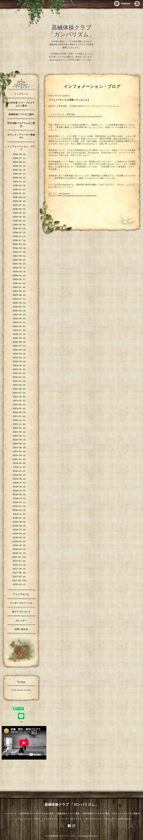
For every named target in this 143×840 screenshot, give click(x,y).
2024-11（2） (20, 237)
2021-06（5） (20, 397)
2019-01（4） (20, 506)
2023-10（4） (20, 287)
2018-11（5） (20, 514)
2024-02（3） (20, 272)
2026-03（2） (20, 174)
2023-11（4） (20, 284)
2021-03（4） (20, 409)
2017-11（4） (20, 561)
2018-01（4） (20, 553)
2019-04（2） (20, 495)
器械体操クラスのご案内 (21, 115)
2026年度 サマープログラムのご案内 (21, 104)
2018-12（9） (20, 510)
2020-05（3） (20, 444)
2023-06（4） (20, 303)
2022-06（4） (20, 350)
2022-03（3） (20, 362)
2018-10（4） (20, 518)
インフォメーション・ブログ (21, 148)
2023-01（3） (20, 323)
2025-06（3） (20, 209)
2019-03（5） (20, 499)
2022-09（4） (20, 338)
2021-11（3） (20, 377)
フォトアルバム (21, 594)
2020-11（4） (20, 424)
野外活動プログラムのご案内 (21, 125)
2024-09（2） (20, 244)
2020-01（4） (20, 460)
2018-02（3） (20, 549)
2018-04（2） (20, 542)
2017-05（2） (20, 585)
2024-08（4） (20, 248)
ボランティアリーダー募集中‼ (21, 136)
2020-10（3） (20, 428)
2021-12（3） (20, 373)
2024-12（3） (20, 233)
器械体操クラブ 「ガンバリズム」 (71, 805)
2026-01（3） (20, 182)
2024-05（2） (20, 260)
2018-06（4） (20, 534)
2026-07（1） (20, 158)
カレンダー (21, 621)
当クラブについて (21, 612)
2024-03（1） (20, 268)
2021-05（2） (20, 401)
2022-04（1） (20, 358)
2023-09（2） (20, 291)
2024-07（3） (20, 252)
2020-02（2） (20, 456)
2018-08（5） (20, 526)
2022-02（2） (20, 366)
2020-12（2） (20, 420)
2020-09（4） (20, 432)
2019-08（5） (20, 479)
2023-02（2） (20, 319)
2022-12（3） (20, 327)
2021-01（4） (20, 416)
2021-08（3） (20, 389)
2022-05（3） (20, 354)
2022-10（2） (20, 334)
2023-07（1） (20, 299)
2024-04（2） (20, 264)
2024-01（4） (20, 276)
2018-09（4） (20, 522)
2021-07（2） (20, 393)
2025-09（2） (20, 197)
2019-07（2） (20, 483)
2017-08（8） (20, 573)
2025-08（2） (20, 201)
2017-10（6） (20, 565)
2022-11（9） (20, 330)
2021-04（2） (20, 405)
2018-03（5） (20, 546)
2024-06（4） (20, 256)
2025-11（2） (20, 190)
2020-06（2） (20, 440)
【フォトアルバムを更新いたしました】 (69, 100)
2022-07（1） (20, 346)
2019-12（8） (20, 463)
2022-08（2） (20, 342)
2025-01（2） (20, 229)
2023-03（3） (20, 315)
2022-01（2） (20, 370)
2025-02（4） (20, 225)
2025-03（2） (20, 221)
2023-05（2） (20, 307)
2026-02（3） (20, 178)
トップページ (21, 94)
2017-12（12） (19, 557)
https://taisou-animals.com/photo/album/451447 (75, 117)
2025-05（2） (20, 213)
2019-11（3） (20, 467)
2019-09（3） (20, 475)
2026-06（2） (20, 162)
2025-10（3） (20, 194)
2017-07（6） (20, 577)
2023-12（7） (20, 280)
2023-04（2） (20, 311)
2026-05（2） (20, 166)
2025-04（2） (20, 217)
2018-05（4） (20, 538)
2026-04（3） (20, 170)
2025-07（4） (20, 205)
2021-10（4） (20, 381)
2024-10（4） (20, 240)
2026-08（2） (20, 154)
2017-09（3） (20, 569)
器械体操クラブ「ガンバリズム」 (64, 836)
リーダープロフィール (21, 603)
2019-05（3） (20, 491)
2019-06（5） (20, 487)
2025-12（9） (20, 186)
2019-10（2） (20, 471)
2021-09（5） (20, 385)
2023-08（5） (20, 295)
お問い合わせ (21, 629)
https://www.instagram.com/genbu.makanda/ (72, 196)
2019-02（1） (20, 503)
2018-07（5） (20, 530)
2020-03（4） (20, 452)
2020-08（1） (20, 436)
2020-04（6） (20, 448)
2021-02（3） (20, 413)
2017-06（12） (20, 581)
